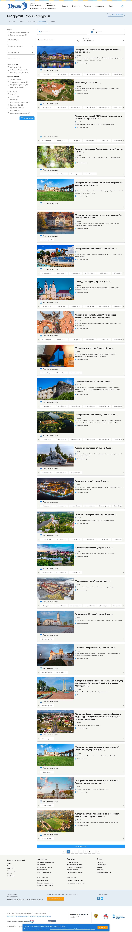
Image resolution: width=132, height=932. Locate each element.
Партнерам (71, 877)
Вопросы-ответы (72, 869)
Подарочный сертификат (75, 867)
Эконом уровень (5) (16, 79)
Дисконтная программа (74, 865)
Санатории (10, 868)
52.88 (39, 899)
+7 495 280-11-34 (50, 5)
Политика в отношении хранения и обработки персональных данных (29, 916)
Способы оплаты (72, 862)
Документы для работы (44, 867)
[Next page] (98, 851)
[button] (21, 40)
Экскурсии (10, 866)
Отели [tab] (21, 21)
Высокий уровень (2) (17, 87)
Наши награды (101, 865)
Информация (42, 877)
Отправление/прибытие (45, 883)
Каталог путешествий (16, 860)
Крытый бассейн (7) (17, 108)
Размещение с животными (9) (20, 113)
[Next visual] (70, 56)
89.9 (8, 899)
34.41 (24, 899)
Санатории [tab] (31, 21)
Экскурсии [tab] (42, 21)
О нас (99, 859)
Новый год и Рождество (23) (19, 73)
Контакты (100, 862)
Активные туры (12, 871)
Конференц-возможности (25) (20, 102)
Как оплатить (41, 865)
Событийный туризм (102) (19, 70)
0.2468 (31, 899)
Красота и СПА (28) (16, 105)
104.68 (16, 899)
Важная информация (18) (18, 35)
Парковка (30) (15, 110)
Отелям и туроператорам (75, 880)
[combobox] (21, 53)
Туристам (71, 859)
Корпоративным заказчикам (76, 883)
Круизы (9, 873)
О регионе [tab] (53, 21)
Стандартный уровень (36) (19, 82)
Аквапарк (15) (14, 97)
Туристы (93, 29)
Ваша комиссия (42, 869)
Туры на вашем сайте (44, 872)
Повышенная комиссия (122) (19, 32)
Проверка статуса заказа (45, 885)
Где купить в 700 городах (75, 872)
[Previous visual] (40, 56)
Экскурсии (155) (15, 67)
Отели (9, 863)
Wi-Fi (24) (13, 94)
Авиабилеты (11, 876)
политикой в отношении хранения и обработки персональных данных (72, 929)
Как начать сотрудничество (45, 862)
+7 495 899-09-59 (35, 5)
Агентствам (42, 859)
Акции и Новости (42, 880)
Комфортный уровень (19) (19, 85)
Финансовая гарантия (104, 872)
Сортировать (85, 38)
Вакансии (100, 869)
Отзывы (99, 867)
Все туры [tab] (12, 21)
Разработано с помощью (14, 921)
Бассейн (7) (14, 100)
